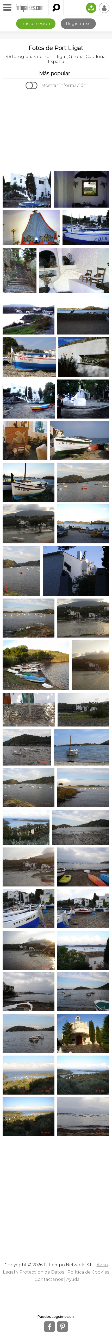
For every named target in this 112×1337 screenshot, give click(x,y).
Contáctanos (49, 1279)
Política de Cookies (88, 1272)
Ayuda (73, 1279)
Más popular (54, 73)
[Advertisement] (56, 130)
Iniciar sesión (35, 23)
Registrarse (78, 23)
